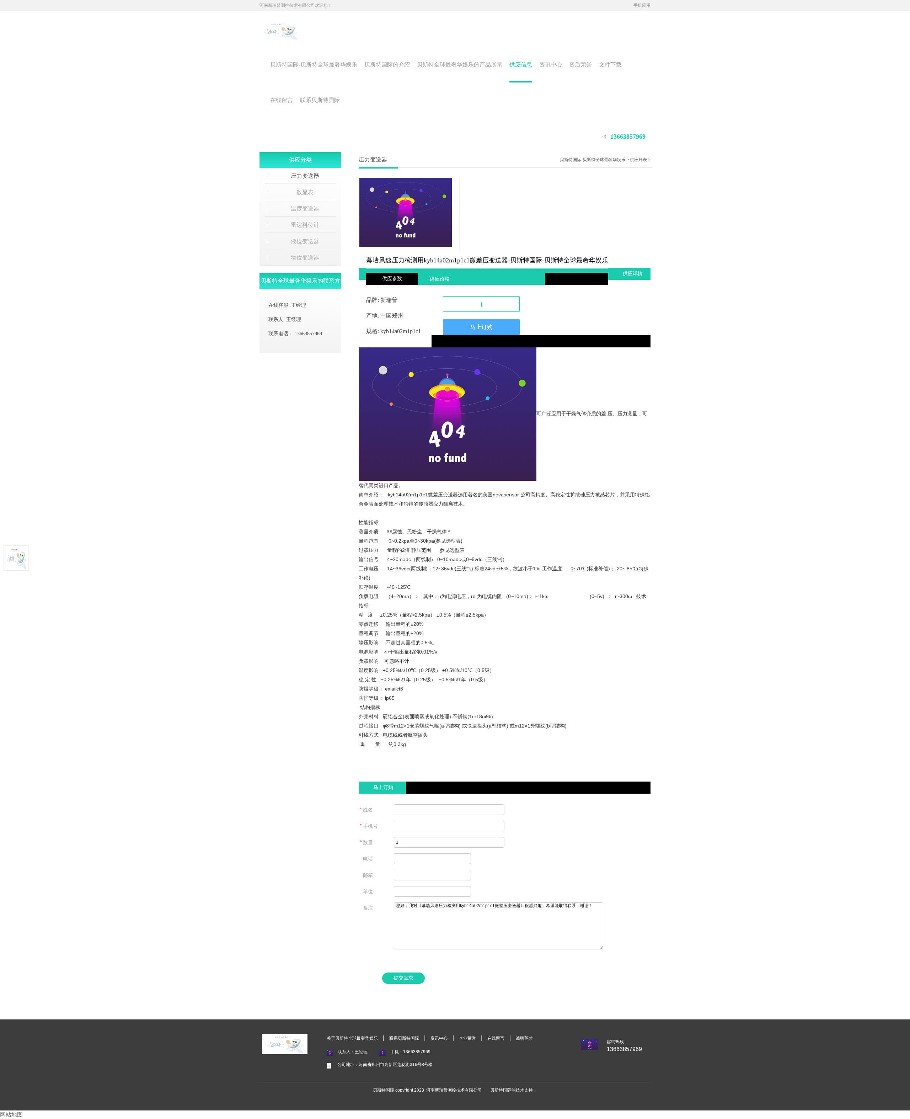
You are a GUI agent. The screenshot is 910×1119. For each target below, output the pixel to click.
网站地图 (11, 1115)
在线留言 (281, 100)
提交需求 (403, 978)
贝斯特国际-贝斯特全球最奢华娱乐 (313, 65)
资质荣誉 (580, 65)
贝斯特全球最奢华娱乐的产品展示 (459, 65)
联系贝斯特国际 (320, 100)
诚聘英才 (524, 1038)
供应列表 (638, 159)
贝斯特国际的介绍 (387, 65)
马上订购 (481, 327)
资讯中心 (550, 65)
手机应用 (642, 5)
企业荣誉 (467, 1038)
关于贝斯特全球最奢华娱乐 (352, 1038)
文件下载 (610, 65)
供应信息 (520, 65)
